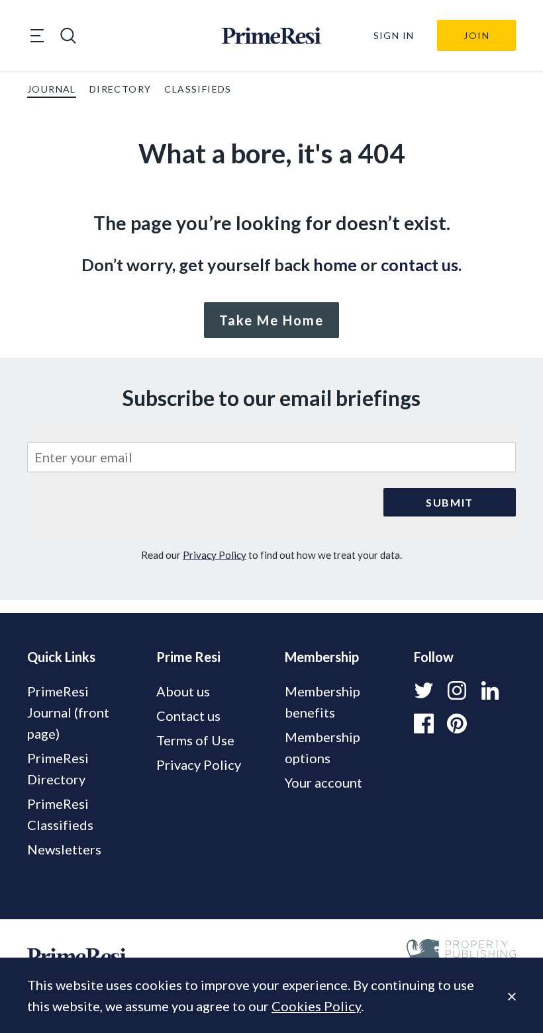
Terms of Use (195, 740)
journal (51, 89)
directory (120, 89)
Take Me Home (271, 320)
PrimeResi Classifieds (60, 814)
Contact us (188, 715)
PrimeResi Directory (58, 768)
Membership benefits (322, 701)
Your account (323, 782)
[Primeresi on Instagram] (457, 690)
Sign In (394, 35)
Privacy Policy (214, 555)
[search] (68, 36)
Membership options (322, 747)
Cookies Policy (316, 1006)
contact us (419, 264)
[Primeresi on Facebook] (424, 723)
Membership (322, 657)
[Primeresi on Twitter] (424, 690)
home (335, 264)
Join (476, 35)
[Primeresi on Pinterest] (457, 723)
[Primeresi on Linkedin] (490, 690)
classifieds (197, 89)
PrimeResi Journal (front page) (68, 712)
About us (183, 691)
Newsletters (64, 849)
